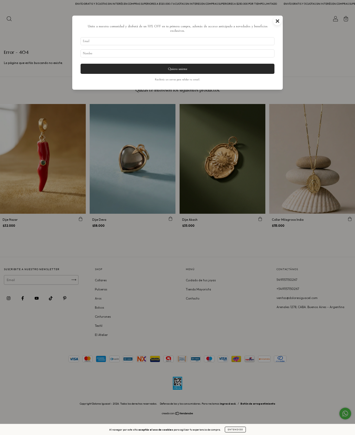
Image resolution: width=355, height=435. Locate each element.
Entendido (235, 429)
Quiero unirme (177, 69)
